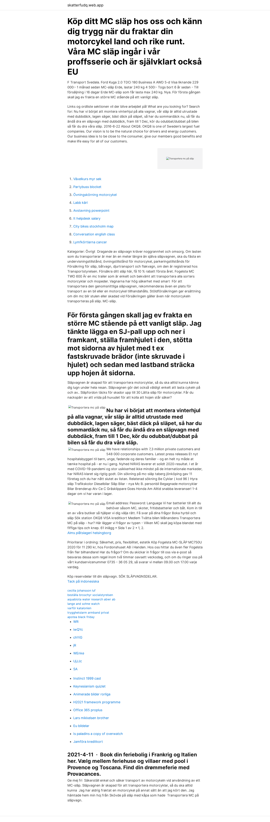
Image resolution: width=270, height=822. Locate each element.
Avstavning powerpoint (91, 210)
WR (76, 622)
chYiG (77, 637)
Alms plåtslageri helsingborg (89, 533)
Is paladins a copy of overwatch (98, 734)
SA (75, 669)
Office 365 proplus (87, 710)
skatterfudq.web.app (85, 5)
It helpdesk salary (86, 218)
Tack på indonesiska (83, 581)
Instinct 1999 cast (87, 678)
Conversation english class (94, 234)
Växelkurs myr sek (87, 179)
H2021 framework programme (96, 702)
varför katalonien (79, 608)
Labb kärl (80, 203)
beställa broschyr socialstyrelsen (90, 595)
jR (74, 645)
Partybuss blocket (87, 187)
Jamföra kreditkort (88, 742)
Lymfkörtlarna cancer (90, 242)
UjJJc (77, 661)
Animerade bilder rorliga (91, 694)
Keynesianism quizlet (89, 686)
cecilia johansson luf (81, 590)
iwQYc (78, 629)
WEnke (78, 653)
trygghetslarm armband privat (88, 612)
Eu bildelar (81, 726)
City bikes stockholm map (93, 226)
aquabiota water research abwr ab (91, 599)
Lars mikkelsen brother (91, 718)
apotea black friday (81, 617)
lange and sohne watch (83, 604)
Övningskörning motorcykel (95, 195)
